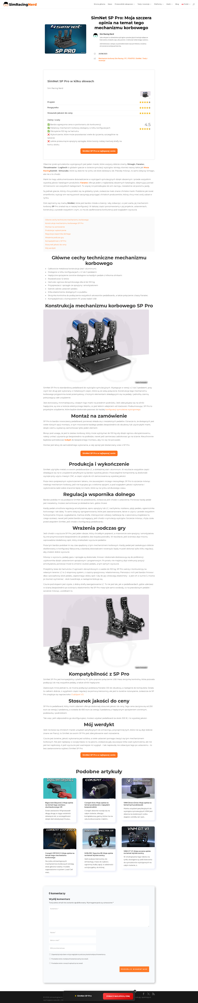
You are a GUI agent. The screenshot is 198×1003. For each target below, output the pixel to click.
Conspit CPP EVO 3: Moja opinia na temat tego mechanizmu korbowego (59, 855)
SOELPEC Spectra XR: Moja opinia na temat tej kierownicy (98, 854)
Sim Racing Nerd (107, 34)
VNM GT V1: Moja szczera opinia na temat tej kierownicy (137, 852)
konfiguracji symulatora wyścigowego (122, 409)
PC (126, 58)
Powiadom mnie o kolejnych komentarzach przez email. (69, 959)
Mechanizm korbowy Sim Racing (111, 58)
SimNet (138, 58)
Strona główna (99, 4)
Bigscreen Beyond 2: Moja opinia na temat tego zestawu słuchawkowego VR (59, 805)
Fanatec (84, 183)
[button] (99, 151)
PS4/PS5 (131, 58)
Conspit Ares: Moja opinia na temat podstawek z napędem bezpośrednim (97, 805)
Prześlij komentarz (134, 969)
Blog (177, 4)
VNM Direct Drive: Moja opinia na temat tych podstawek (137, 804)
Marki (168, 4)
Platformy (158, 4)
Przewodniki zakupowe (124, 4)
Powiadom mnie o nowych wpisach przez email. (67, 963)
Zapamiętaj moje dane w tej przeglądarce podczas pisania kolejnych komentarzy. (78, 954)
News (110, 4)
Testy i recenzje (143, 4)
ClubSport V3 (77, 694)
